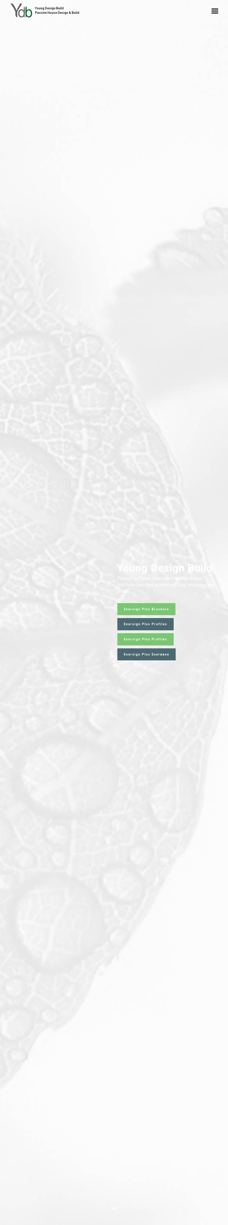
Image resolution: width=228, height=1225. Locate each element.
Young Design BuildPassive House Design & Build (57, 10)
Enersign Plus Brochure (146, 609)
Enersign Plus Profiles (145, 624)
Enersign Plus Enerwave (146, 654)
